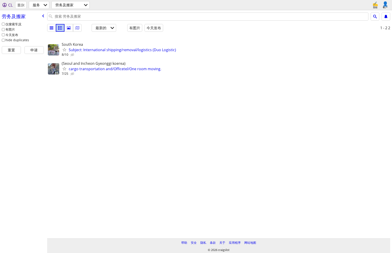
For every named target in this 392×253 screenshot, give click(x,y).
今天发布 (11, 35)
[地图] (77, 28)
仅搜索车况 (13, 24)
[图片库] (68, 28)
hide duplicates (17, 40)
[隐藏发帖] (73, 55)
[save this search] (386, 16)
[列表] (51, 28)
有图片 (10, 29)
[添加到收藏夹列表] (64, 49)
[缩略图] (60, 28)
